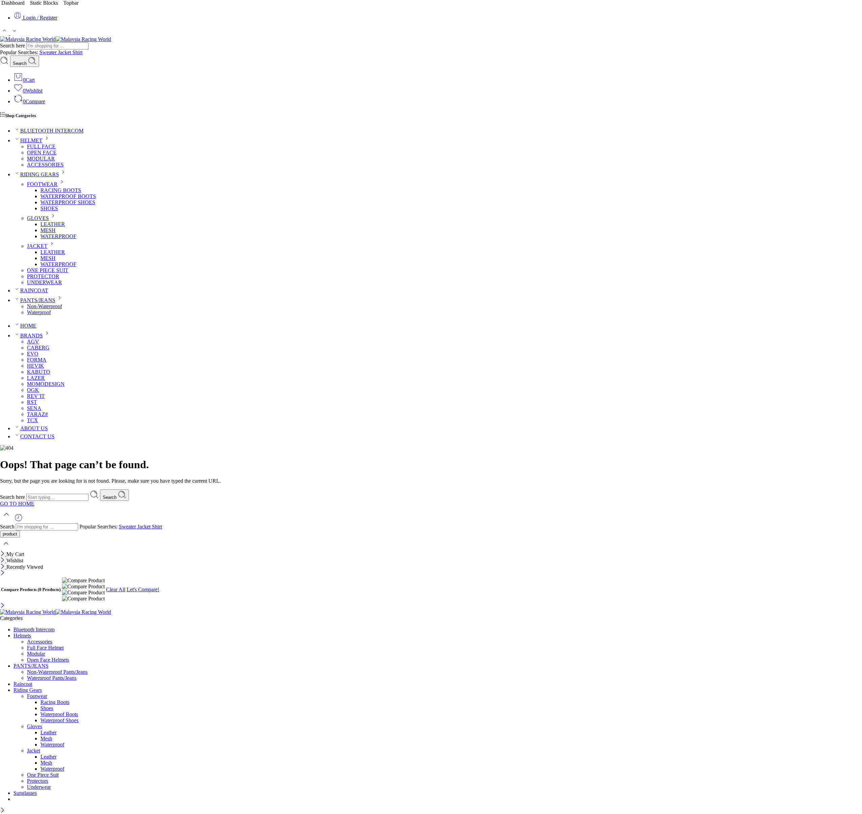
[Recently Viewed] (18, 520)
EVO (32, 354)
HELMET (31, 140)
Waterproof (39, 312)
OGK (33, 390)
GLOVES (38, 218)
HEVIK (35, 366)
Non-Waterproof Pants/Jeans (57, 672)
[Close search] (6, 548)
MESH (48, 230)
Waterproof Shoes (59, 720)
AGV (33, 341)
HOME (28, 326)
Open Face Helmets (48, 660)
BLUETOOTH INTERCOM (52, 131)
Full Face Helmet (45, 648)
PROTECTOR (43, 276)
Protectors (37, 781)
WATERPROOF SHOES (67, 202)
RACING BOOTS (60, 190)
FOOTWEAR (42, 184)
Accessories (39, 641)
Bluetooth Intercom (34, 629)
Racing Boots (54, 702)
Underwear (39, 787)
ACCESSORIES (45, 165)
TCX (32, 420)
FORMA (36, 360)
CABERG (38, 347)
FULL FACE (41, 146)
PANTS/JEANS (37, 300)
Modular (36, 654)
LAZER (36, 378)
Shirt (77, 52)
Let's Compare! (143, 589)
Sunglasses (25, 793)
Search (20, 63)
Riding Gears (27, 690)
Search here (13, 45)
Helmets (22, 635)
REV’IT (36, 396)
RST (32, 402)
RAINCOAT (34, 290)
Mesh (46, 738)
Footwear (37, 696)
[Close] (3, 554)
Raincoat (22, 684)
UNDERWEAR (44, 282)
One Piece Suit (43, 775)
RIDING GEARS (39, 174)
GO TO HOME (17, 504)
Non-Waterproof (44, 306)
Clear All (115, 589)
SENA (34, 408)
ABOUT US (34, 428)
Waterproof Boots (59, 714)
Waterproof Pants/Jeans (51, 678)
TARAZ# (37, 414)
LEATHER (52, 224)
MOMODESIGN (46, 384)
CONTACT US (37, 436)
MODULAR (41, 158)
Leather (48, 732)
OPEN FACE (42, 152)
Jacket (65, 52)
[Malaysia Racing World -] (55, 39)
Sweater (48, 52)
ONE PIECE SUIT (47, 270)
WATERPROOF (58, 236)
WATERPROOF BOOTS (68, 196)
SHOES (49, 208)
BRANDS (31, 335)
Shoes (46, 708)
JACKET (37, 246)
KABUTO (38, 372)
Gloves (34, 726)
